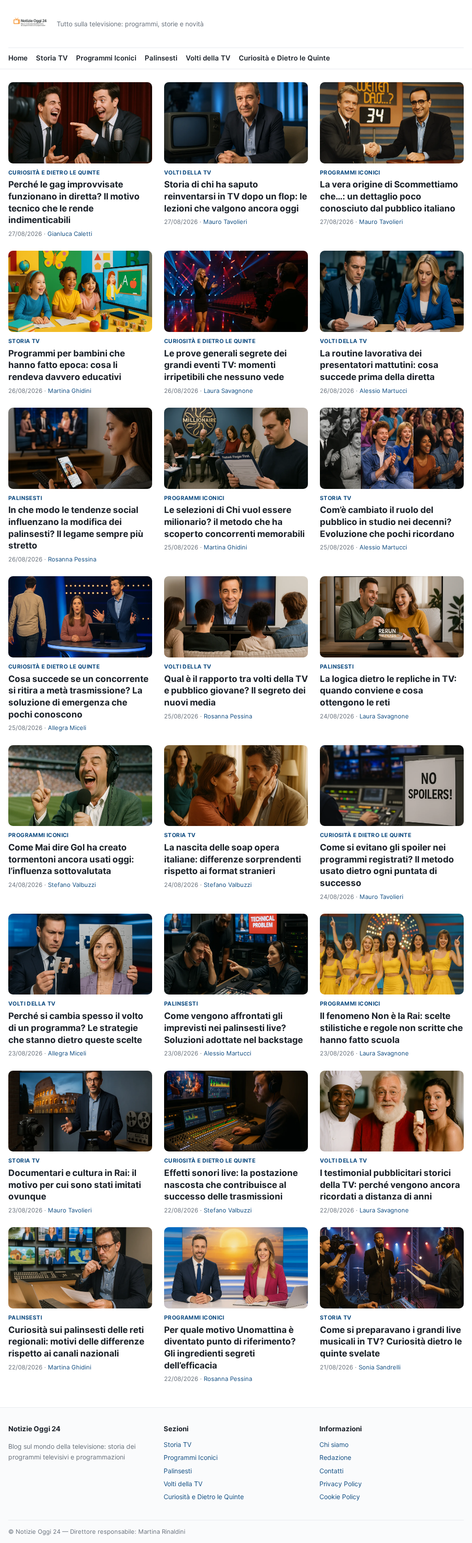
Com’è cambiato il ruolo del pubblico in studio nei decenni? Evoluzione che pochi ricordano (387, 522)
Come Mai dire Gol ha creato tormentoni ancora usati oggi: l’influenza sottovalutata (71, 859)
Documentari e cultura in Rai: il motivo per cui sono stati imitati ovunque (74, 1185)
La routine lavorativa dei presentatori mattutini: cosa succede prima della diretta (379, 365)
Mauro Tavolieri (225, 221)
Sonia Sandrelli (380, 1367)
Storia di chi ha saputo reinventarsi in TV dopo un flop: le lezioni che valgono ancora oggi (235, 196)
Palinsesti (161, 58)
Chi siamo (333, 1444)
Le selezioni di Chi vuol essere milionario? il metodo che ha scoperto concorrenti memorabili (234, 522)
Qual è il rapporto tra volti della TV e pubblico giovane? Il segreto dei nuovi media (236, 691)
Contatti (331, 1471)
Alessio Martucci (383, 390)
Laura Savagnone (228, 390)
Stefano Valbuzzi (72, 884)
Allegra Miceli (67, 727)
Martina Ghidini (69, 390)
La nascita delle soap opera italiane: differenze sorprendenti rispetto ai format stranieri (232, 859)
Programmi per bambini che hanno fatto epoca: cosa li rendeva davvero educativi (66, 365)
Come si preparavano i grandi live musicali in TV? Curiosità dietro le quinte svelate (391, 1342)
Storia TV (52, 58)
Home (18, 58)
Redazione (335, 1457)
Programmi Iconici (106, 58)
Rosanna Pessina (72, 559)
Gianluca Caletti (69, 233)
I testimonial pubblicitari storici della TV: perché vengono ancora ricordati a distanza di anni (390, 1185)
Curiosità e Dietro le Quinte (284, 58)
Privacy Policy (340, 1484)
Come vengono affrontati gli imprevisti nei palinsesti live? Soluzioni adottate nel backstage (233, 1028)
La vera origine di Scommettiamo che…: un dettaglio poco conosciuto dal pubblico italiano (389, 196)
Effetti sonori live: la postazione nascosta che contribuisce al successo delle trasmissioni (231, 1185)
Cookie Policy (339, 1497)
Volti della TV (208, 58)
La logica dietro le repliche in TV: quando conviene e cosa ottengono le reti (388, 691)
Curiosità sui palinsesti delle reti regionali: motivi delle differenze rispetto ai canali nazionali (76, 1342)
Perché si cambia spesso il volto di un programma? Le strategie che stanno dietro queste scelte (75, 1028)
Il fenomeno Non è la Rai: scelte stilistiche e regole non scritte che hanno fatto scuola (391, 1028)
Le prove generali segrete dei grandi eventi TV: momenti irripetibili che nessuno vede (225, 365)
